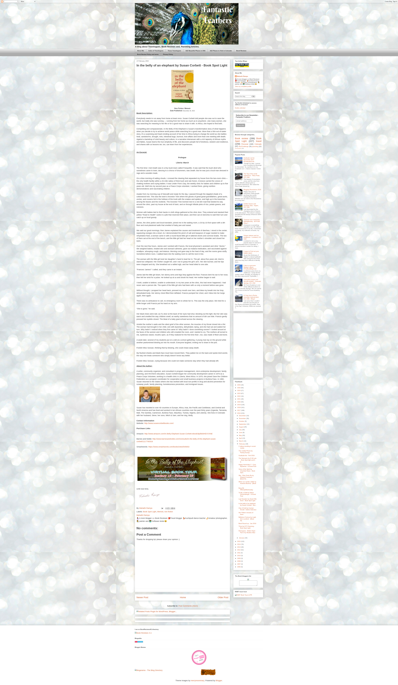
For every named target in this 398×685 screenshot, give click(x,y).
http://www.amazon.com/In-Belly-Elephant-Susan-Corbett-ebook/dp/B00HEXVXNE (178, 434)
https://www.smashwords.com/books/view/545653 (168, 447)
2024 (239, 390)
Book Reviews (241, 51)
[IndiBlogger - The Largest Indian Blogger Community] (208, 675)
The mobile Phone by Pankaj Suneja (246, 451)
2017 (239, 410)
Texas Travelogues (174, 51)
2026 (239, 385)
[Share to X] (170, 508)
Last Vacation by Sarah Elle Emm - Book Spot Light (248, 500)
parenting (255, 146)
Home (183, 597)
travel (258, 141)
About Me (140, 51)
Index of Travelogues (155, 51)
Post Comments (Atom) (188, 606)
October (242, 421)
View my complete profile (243, 86)
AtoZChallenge (243, 146)
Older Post (223, 597)
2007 (239, 564)
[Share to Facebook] (172, 508)
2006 (239, 567)
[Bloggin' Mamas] (199, 665)
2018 (239, 407)
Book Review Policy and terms (148, 54)
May (240, 435)
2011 (239, 553)
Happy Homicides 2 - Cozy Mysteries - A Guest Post (247, 465)
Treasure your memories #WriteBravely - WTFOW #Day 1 (252, 221)
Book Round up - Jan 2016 (247, 523)
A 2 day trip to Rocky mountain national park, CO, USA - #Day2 (251, 297)
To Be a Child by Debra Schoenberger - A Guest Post (247, 494)
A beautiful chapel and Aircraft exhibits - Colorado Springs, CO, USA (252, 281)
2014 (239, 544)
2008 (239, 561)
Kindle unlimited (240, 108)
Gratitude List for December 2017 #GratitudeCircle (249, 159)
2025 (239, 388)
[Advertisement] (248, 345)
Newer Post (142, 597)
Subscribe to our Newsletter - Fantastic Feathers (247, 116)
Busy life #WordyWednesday (246, 489)
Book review (241, 138)
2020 (239, 402)
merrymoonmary (197, 681)
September (243, 424)
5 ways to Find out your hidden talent (251, 252)
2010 (239, 555)
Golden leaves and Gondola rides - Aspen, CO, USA (251, 205)
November (242, 418)
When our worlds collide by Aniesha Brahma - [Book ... (247, 483)
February (242, 444)
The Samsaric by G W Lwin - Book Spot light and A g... (247, 460)
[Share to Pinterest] (174, 508)
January (242, 538)
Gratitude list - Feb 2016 (247, 455)
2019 (239, 404)
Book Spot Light (149, 512)
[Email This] (166, 508)
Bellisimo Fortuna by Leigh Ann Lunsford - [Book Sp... (247, 518)
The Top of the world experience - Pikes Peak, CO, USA (252, 175)
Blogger (219, 681)
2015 (239, 541)
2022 (239, 396)
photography (238, 148)
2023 (239, 393)
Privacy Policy (168, 54)
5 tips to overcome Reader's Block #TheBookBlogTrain (250, 267)
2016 (239, 413)
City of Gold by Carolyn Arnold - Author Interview (247, 509)
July (240, 430)
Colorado (258, 144)
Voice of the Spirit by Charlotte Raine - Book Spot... (247, 470)
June (241, 432)
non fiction (168, 512)
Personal (244, 144)
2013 (239, 547)
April (240, 438)
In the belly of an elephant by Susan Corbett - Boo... (248, 504)
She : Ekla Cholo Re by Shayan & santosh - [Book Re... (246, 477)
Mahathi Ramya (242, 76)
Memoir (160, 512)
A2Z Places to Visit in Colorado (221, 51)
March (241, 441)
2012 (239, 550)
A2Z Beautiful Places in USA (195, 51)
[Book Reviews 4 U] (143, 633)
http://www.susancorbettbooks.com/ (159, 423)
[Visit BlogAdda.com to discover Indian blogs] (139, 642)
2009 (239, 558)
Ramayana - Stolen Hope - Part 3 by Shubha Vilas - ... (247, 532)
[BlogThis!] (168, 508)
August (241, 427)
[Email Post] (162, 508)
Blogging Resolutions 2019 (252, 189)
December (242, 415)
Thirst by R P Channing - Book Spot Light (247, 527)
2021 (239, 399)
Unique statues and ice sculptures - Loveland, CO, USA (252, 237)
